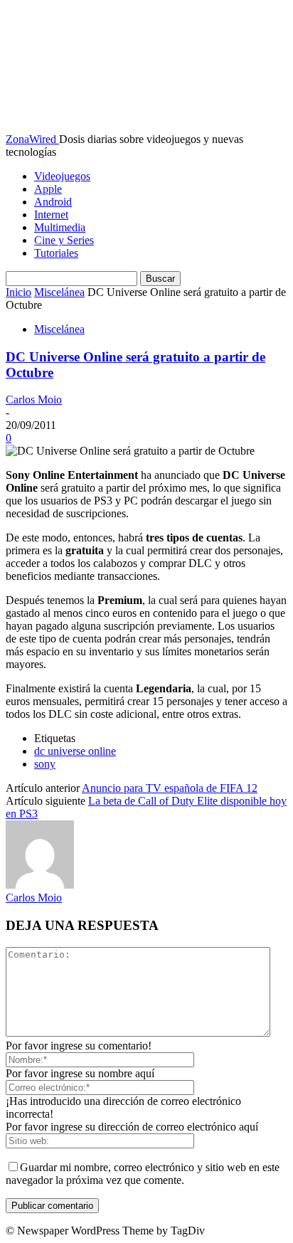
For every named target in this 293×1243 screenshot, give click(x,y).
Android (53, 202)
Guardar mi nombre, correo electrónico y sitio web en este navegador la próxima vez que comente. (142, 1173)
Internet (51, 214)
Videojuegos (62, 176)
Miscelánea (59, 292)
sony (44, 764)
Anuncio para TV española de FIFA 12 (169, 788)
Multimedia (59, 227)
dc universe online (75, 751)
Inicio (18, 292)
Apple (48, 189)
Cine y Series (64, 240)
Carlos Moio (34, 399)
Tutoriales (56, 253)
